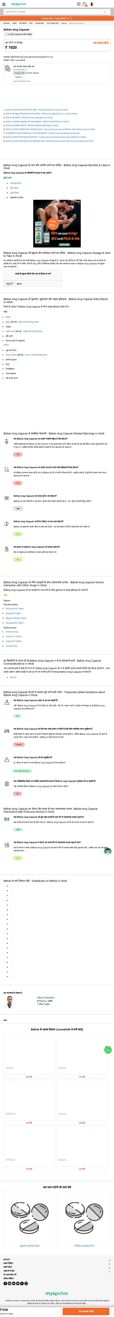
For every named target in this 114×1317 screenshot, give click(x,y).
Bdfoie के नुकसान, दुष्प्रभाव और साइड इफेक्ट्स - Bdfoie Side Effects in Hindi (37, 121)
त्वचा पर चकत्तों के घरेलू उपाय (35, 355)
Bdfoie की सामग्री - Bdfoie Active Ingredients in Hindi (29, 117)
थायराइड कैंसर (15, 183)
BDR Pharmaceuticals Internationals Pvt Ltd (32, 57)
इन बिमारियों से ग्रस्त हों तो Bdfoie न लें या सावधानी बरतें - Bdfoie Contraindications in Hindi (43, 133)
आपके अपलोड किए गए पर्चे (21, 81)
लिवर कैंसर (14, 188)
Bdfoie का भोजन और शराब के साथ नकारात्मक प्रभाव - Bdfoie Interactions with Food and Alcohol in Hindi (49, 141)
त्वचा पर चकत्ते (11, 355)
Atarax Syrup (12, 631)
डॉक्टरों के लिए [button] (9, 1271)
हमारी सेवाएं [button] (8, 1267)
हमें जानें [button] (6, 1259)
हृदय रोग (13, 677)
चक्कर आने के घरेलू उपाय (32, 331)
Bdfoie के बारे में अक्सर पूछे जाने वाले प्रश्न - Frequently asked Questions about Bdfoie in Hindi (46, 137)
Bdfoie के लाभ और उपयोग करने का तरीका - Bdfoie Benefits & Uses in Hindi (37, 110)
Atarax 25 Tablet (14, 641)
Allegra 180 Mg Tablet (16, 618)
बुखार (8, 322)
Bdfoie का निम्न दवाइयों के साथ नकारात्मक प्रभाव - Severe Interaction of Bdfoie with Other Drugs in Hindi (50, 129)
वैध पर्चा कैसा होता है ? (20, 70)
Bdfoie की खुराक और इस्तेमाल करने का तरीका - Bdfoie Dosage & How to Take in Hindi (41, 113)
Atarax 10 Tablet (14, 636)
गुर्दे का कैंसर (14, 193)
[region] (24, 96)
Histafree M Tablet (15, 608)
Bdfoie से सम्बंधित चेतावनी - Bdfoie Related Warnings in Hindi (32, 125)
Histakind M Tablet (15, 623)
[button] (105, 848)
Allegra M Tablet (13, 613)
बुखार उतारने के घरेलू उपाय (28, 322)
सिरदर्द (8, 317)
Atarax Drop (11, 646)
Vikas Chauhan (45, 997)
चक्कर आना (10, 331)
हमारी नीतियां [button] (8, 1263)
